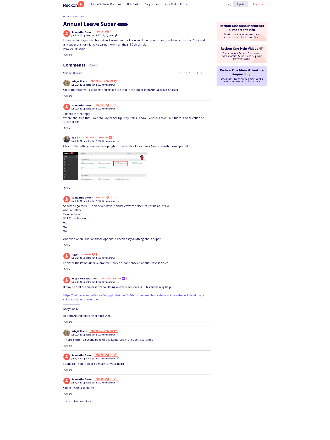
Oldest (77, 73)
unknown (110, 84)
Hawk (75, 254)
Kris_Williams (80, 81)
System (109, 35)
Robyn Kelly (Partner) (85, 278)
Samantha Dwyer (82, 32)
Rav (74, 137)
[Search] (229, 4)
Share (67, 55)
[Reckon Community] (73, 4)
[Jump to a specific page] (207, 73)
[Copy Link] (116, 35)
